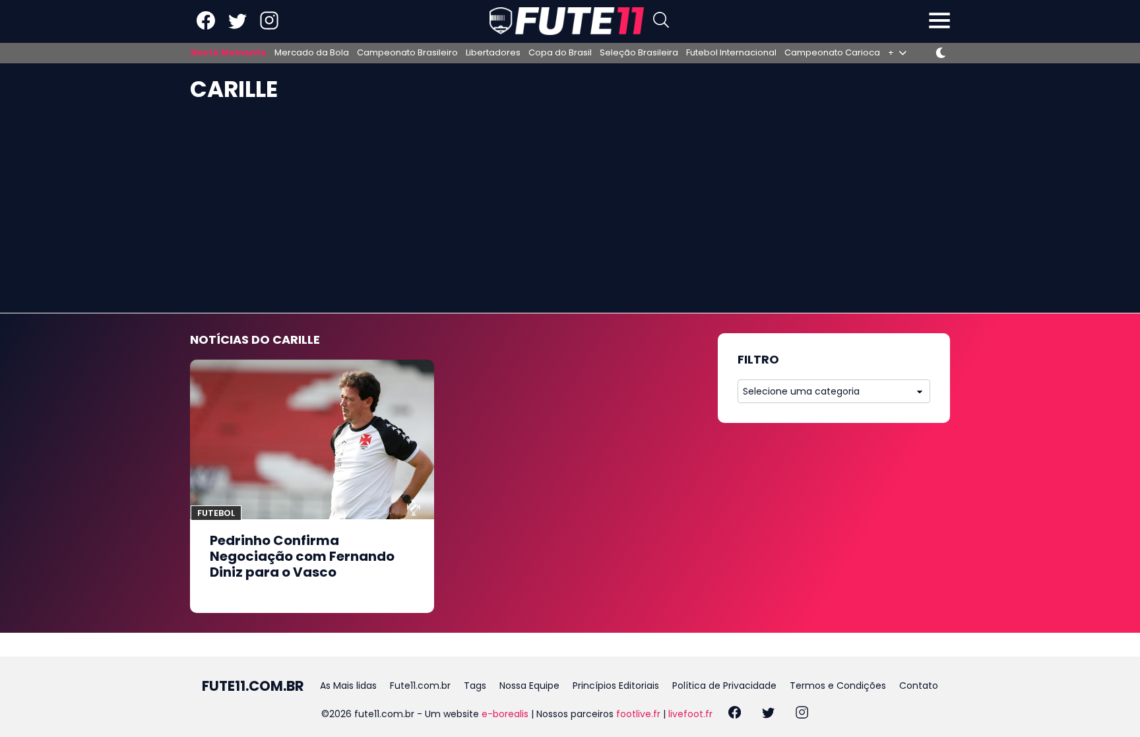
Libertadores (493, 53)
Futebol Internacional (731, 53)
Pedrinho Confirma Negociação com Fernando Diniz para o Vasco (302, 556)
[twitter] (768, 714)
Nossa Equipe (529, 685)
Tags (475, 685)
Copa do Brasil (560, 53)
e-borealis (505, 714)
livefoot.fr (690, 714)
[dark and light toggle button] (941, 53)
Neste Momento (229, 53)
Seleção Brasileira (639, 53)
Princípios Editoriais (616, 685)
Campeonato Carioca (832, 53)
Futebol (216, 513)
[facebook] (734, 714)
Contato (918, 685)
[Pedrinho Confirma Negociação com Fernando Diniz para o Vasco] (312, 439)
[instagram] (802, 714)
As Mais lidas (348, 685)
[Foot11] (567, 21)
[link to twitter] (237, 26)
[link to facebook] (206, 26)
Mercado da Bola (311, 53)
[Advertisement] (570, 213)
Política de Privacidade (724, 685)
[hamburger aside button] (939, 21)
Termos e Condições (838, 685)
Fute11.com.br (420, 685)
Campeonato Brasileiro (407, 53)
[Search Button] (661, 21)
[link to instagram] (269, 26)
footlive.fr (638, 714)
